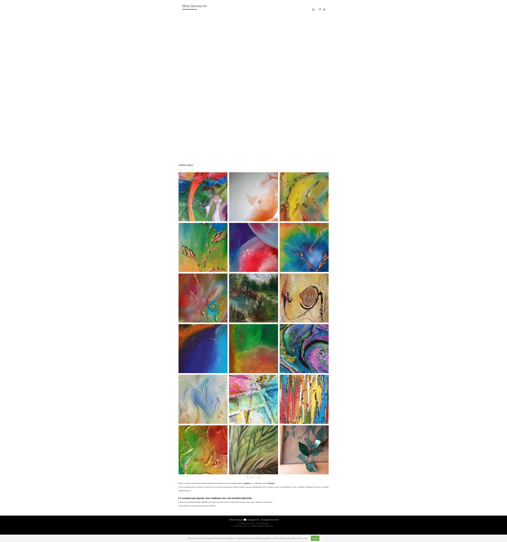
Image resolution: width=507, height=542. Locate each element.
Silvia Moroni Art (194, 6)
